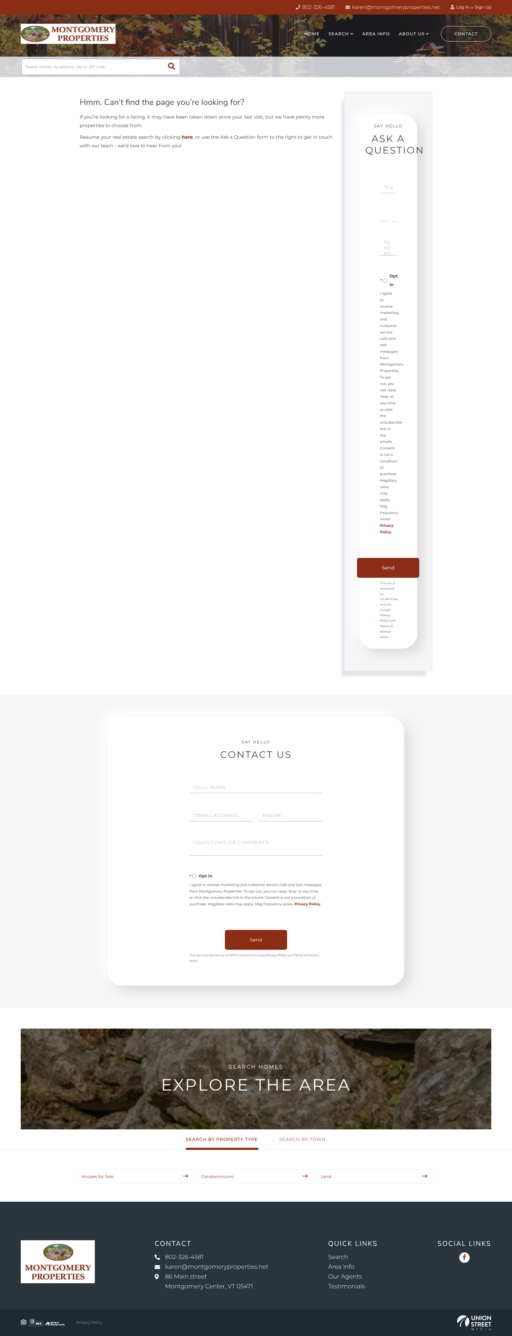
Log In (462, 7)
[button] (172, 67)
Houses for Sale (97, 1176)
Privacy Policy (307, 904)
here (187, 137)
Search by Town (302, 1139)
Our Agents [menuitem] (345, 1276)
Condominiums (217, 1176)
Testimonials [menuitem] (346, 1286)
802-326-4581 (318, 7)
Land (326, 1176)
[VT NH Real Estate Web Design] (474, 1322)
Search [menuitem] (339, 33)
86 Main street (209, 1281)
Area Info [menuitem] (376, 33)
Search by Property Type (222, 1139)
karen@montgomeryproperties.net (395, 7)
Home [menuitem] (312, 33)
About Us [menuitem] (412, 33)
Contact (466, 33)
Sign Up (483, 7)
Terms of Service (306, 955)
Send (388, 568)
